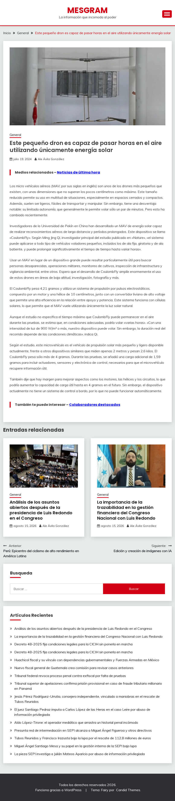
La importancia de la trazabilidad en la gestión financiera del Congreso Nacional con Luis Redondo (126, 510)
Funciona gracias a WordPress (58, 790)
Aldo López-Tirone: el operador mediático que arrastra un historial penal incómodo (76, 722)
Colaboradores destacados (94, 404)
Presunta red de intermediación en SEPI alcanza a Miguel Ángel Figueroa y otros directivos (83, 730)
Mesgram (87, 10)
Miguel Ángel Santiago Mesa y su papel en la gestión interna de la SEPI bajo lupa (75, 746)
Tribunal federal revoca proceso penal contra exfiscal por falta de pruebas (70, 676)
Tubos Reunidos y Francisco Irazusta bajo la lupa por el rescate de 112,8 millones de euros (82, 738)
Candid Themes (128, 790)
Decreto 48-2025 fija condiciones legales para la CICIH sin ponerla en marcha (73, 644)
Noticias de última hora (78, 172)
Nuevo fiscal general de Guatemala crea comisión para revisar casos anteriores (74, 668)
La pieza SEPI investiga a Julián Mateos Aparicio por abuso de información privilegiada (79, 754)
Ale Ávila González (51, 159)
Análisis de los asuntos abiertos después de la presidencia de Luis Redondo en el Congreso (41, 510)
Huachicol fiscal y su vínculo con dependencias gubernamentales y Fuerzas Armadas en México (86, 660)
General (15, 135)
